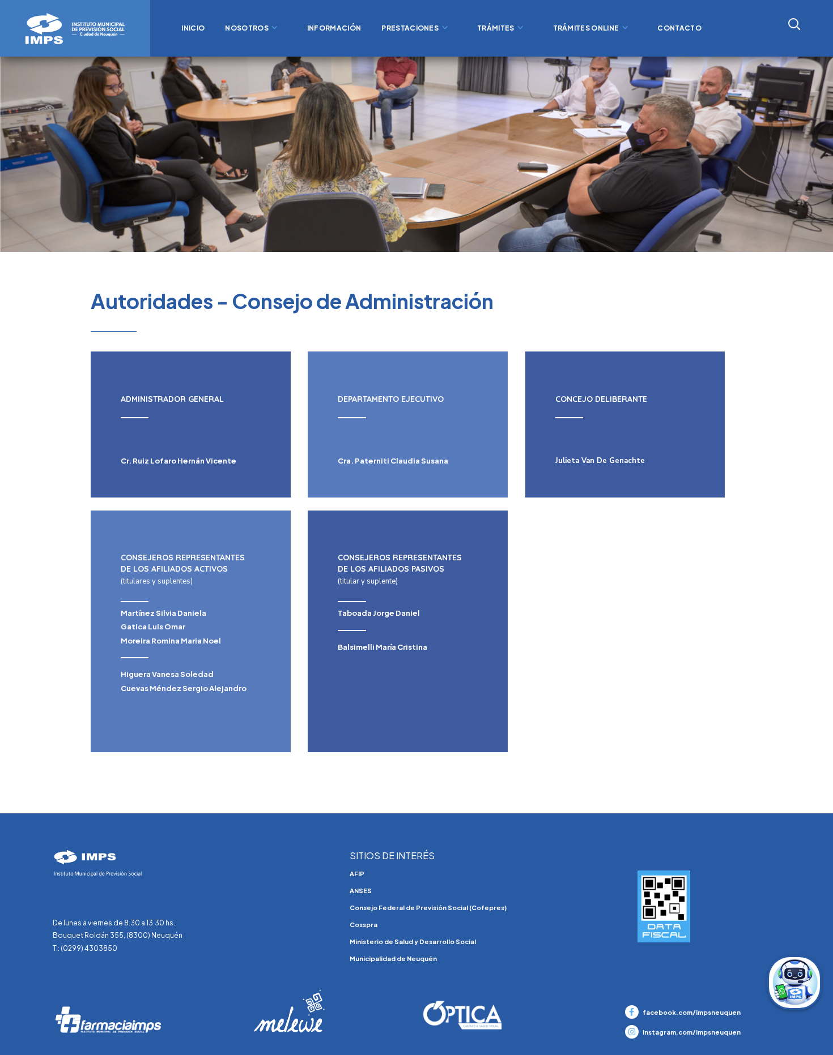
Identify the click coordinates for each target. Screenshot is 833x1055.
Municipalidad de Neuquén (393, 958)
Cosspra (363, 924)
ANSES (361, 890)
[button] (773, 24)
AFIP (357, 873)
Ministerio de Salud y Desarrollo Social (413, 941)
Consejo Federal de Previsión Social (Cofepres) (428, 907)
